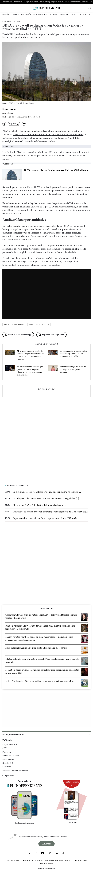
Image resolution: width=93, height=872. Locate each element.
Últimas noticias (18, 2)
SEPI (4, 748)
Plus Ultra (6, 752)
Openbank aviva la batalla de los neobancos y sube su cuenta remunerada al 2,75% (73, 354)
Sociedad (64, 14)
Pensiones (85, 2)
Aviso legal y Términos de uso (33, 860)
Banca (6, 324)
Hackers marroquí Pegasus (48, 2)
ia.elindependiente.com (24, 823)
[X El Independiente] (30, 854)
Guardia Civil (7, 763)
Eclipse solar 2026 (9, 744)
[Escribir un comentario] (24, 124)
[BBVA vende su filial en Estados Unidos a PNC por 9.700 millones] (12, 174)
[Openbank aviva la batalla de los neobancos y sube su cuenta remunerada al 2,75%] (53, 355)
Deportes (85, 14)
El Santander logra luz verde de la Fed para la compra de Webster (73, 369)
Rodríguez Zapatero (10, 756)
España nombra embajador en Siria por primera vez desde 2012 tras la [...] (46, 518)
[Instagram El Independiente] (50, 854)
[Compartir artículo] (4, 124)
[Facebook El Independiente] (35, 854)
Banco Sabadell (18, 324)
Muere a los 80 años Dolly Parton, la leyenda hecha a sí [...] (39, 505)
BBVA (5, 131)
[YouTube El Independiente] (42, 854)
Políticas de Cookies (80, 860)
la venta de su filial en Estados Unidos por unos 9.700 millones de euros (48, 134)
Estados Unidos (42, 324)
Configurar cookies (46, 863)
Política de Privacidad (13, 860)
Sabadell (15, 131)
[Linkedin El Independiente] (57, 854)
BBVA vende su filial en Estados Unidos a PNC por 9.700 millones (56, 170)
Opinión (5, 14)
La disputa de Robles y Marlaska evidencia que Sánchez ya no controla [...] (47, 492)
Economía (26, 14)
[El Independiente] (46, 8)
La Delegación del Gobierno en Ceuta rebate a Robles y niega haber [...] (46, 498)
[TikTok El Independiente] (63, 854)
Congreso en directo (31, 2)
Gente (75, 14)
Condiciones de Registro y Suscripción (58, 860)
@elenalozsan (7, 113)
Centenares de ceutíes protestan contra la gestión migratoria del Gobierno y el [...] (50, 511)
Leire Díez (6, 767)
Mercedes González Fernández (15, 770)
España (15, 14)
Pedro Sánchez (8, 759)
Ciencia (54, 14)
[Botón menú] (3, 8)
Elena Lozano (9, 109)
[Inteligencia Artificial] (24, 818)
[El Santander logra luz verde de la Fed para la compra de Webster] (53, 370)
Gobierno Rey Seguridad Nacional (69, 2)
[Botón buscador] (90, 8)
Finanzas (17, 22)
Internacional (40, 14)
